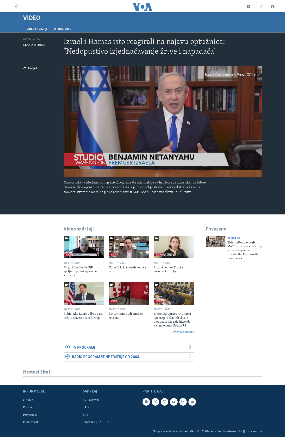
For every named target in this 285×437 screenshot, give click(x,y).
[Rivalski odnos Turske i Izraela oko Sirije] (174, 247)
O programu (63, 29)
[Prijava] (192, 401)
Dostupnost (30, 422)
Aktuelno (233, 238)
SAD (86, 407)
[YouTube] (248, 7)
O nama (28, 400)
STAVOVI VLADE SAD (97, 422)
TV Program (91, 400)
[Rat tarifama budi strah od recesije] (129, 293)
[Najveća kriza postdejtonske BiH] (129, 247)
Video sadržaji (37, 29)
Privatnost (30, 414)
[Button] (30, 69)
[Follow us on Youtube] (173, 401)
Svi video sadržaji (183, 332)
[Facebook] (273, 7)
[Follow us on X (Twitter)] (155, 401)
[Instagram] (261, 7)
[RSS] (183, 401)
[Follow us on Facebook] (146, 401)
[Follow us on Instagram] (164, 401)
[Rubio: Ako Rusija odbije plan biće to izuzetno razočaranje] (84, 293)
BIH (85, 414)
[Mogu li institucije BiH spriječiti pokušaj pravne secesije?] (84, 247)
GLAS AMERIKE (34, 45)
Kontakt (28, 407)
